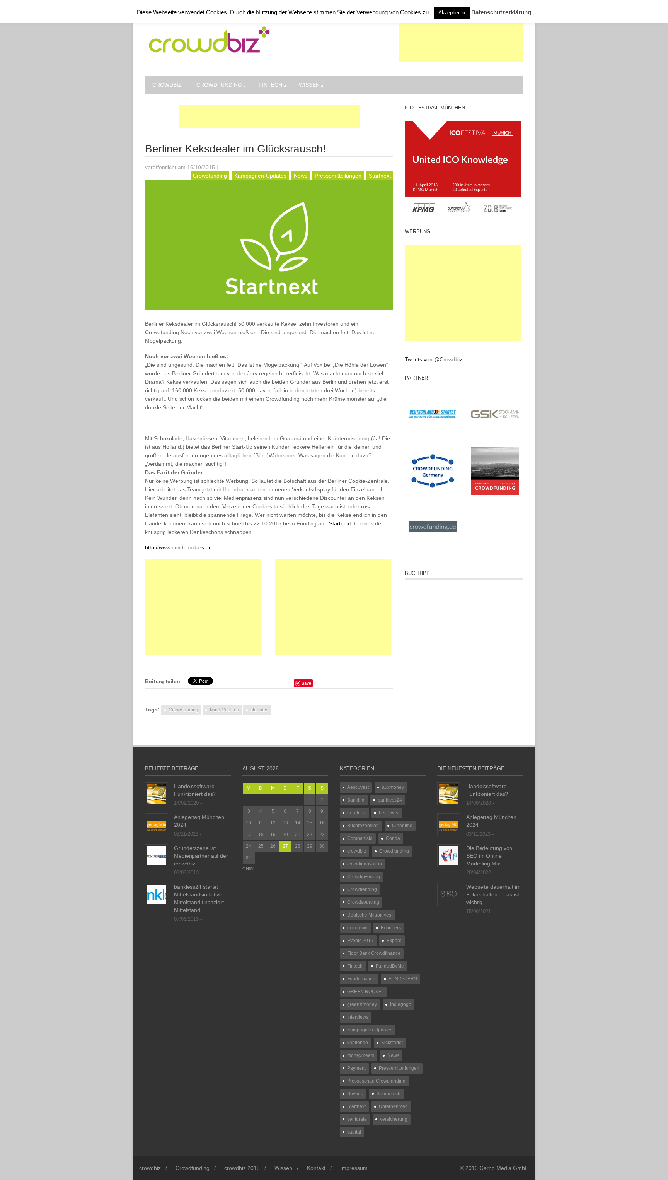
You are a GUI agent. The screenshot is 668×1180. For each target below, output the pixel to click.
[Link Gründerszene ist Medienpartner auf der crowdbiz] (156, 855)
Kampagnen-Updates (260, 176)
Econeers (391, 927)
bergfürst (356, 813)
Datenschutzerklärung (501, 12)
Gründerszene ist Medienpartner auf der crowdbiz (201, 856)
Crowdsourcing (363, 902)
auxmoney (393, 787)
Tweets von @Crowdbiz (433, 359)
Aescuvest (358, 787)
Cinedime (402, 825)
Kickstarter (392, 1042)
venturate (357, 1119)
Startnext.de (344, 523)
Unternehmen (393, 1106)
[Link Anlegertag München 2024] (156, 824)
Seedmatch (388, 1093)
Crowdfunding (219, 85)
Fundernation (361, 979)
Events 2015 (360, 940)
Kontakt (316, 1168)
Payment (356, 1068)
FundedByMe (390, 966)
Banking (356, 800)
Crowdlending (362, 889)
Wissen (309, 85)
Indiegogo (400, 1004)
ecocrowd (357, 927)
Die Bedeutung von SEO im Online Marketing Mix (489, 856)
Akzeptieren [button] (451, 12)
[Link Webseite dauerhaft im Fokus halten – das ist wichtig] (448, 894)
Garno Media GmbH (504, 1168)
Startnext (380, 176)
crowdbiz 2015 (242, 1168)
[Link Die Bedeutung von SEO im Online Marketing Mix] (448, 855)
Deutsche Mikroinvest (369, 915)
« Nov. (248, 868)
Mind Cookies (224, 710)
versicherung (393, 1119)
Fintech (270, 85)
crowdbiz (167, 85)
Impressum (354, 1168)
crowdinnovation (364, 864)
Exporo (394, 940)
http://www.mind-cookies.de (178, 547)
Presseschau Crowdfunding (376, 1081)
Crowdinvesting (363, 876)
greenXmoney (362, 1004)
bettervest (389, 813)
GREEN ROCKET (365, 991)
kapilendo (357, 1042)
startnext (259, 710)
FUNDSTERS (403, 979)
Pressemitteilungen (338, 176)
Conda (393, 838)
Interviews (357, 1017)
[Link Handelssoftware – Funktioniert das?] (156, 793)
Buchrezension (363, 825)
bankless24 (390, 800)
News (300, 176)
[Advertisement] (461, 42)
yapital (354, 1132)
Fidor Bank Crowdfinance (373, 953)
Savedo (355, 1093)
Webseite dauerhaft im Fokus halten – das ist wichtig (493, 894)
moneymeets (360, 1055)
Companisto (360, 838)
